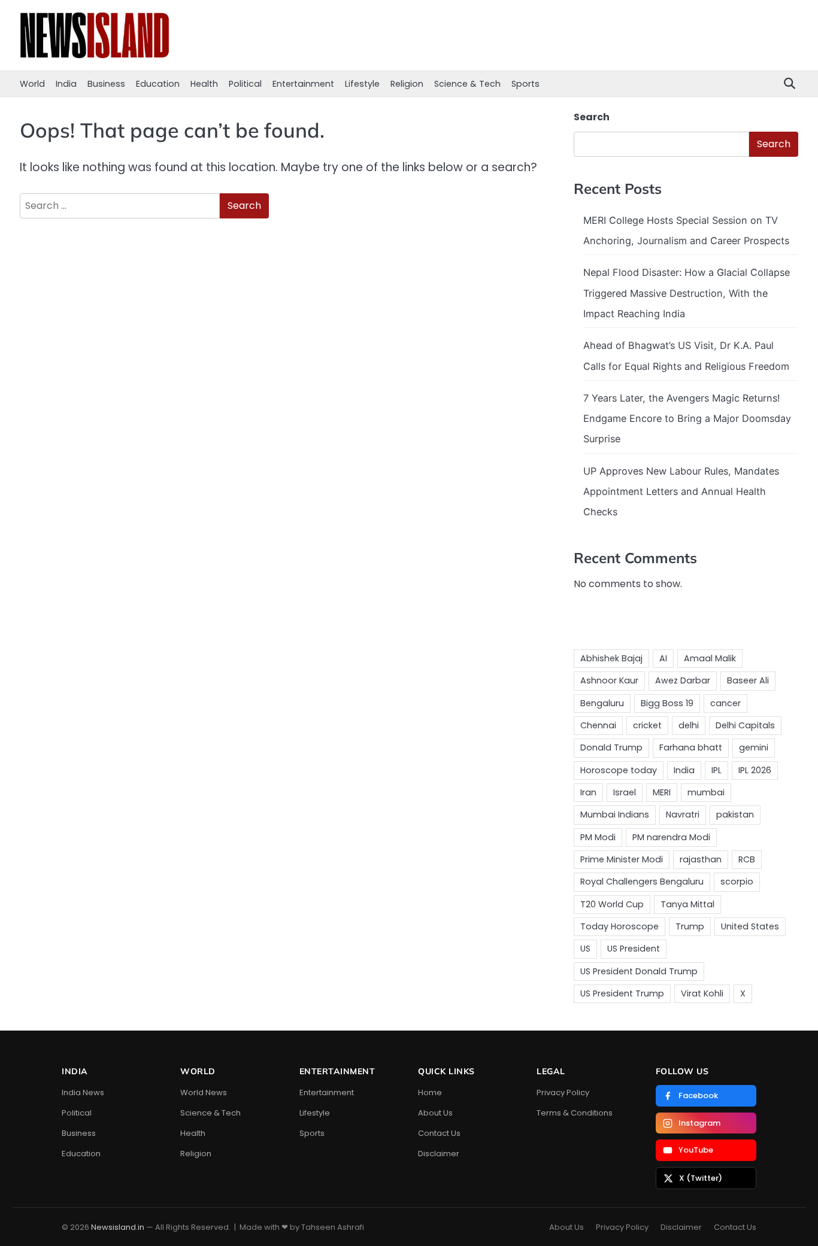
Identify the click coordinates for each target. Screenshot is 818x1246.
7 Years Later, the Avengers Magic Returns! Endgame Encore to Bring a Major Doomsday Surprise (687, 418)
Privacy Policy (563, 1092)
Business (106, 84)
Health (204, 84)
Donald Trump (611, 747)
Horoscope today (618, 770)
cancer (725, 703)
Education (158, 84)
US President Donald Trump (639, 971)
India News (83, 1092)
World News (203, 1092)
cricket (647, 725)
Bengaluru (602, 703)
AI (663, 658)
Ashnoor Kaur (609, 680)
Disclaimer (438, 1153)
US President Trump (622, 993)
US (585, 949)
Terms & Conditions (575, 1113)
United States (750, 926)
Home (430, 1092)
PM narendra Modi (671, 837)
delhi (688, 725)
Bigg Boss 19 (667, 703)
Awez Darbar (682, 680)
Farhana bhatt (690, 747)
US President (633, 949)
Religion (406, 84)
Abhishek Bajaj (611, 658)
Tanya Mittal (687, 904)
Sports (525, 84)
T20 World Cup (612, 904)
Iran (588, 792)
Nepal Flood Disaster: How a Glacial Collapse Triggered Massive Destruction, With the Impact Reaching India (686, 293)
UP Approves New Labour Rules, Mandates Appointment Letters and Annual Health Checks (681, 491)
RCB (746, 859)
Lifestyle (362, 84)
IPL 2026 (754, 770)
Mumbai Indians (614, 814)
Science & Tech (467, 84)
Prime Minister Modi (621, 859)
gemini (753, 747)
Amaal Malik (710, 658)
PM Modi (598, 837)
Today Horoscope (619, 926)
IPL (716, 770)
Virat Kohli (702, 993)
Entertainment (303, 84)
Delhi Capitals (745, 725)
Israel (624, 792)
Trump (689, 926)
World (32, 84)
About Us (435, 1113)
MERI (662, 792)
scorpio (736, 882)
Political (245, 84)
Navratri (682, 814)
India (66, 84)
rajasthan (701, 859)
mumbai (706, 792)
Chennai (598, 725)
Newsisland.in (117, 1227)
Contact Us (439, 1133)
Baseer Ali (748, 680)
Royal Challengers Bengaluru (642, 882)
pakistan (735, 814)
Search (592, 117)
